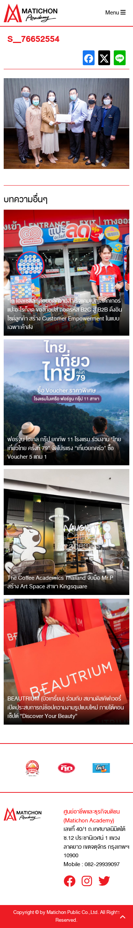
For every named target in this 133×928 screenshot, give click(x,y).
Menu (112, 13)
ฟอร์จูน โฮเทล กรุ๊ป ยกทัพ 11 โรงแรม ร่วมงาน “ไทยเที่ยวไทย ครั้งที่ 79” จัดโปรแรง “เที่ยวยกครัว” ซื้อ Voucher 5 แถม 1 (64, 448)
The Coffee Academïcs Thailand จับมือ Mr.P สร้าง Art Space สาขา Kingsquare (60, 582)
